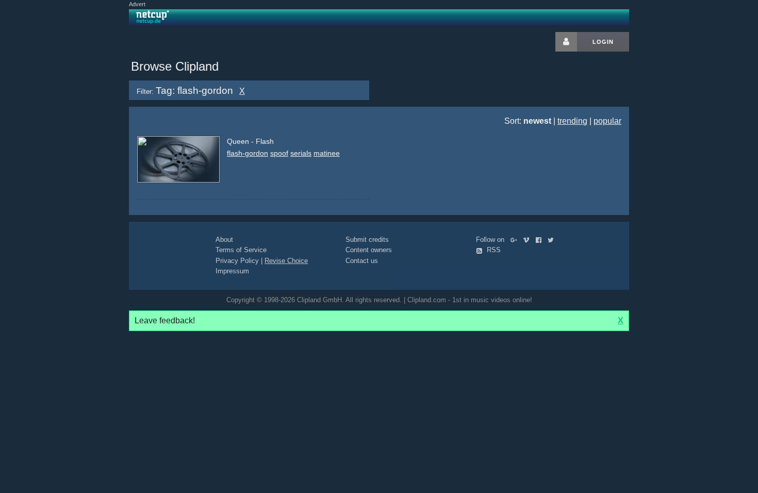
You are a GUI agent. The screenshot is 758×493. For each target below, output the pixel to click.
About (224, 239)
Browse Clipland (175, 66)
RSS (493, 250)
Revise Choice (286, 261)
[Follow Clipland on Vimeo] (528, 239)
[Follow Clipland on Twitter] (553, 239)
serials (300, 153)
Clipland (183, 42)
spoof (279, 153)
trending (572, 121)
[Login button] (566, 42)
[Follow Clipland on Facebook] (541, 239)
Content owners (368, 250)
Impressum (232, 271)
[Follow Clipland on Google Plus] (515, 239)
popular (607, 121)
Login (603, 42)
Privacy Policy (237, 261)
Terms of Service (241, 250)
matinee (327, 153)
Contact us (361, 261)
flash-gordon (247, 153)
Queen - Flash (250, 141)
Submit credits (367, 239)
